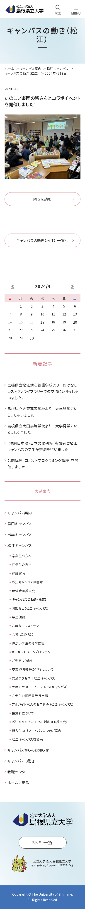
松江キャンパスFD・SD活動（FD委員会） (40, 721)
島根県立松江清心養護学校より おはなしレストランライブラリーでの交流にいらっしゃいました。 (42, 391)
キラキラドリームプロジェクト (32, 652)
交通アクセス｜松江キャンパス (33, 678)
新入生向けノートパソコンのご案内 (36, 730)
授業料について (23, 713)
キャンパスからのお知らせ (28, 750)
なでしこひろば (22, 634)
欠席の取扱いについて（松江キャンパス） (40, 687)
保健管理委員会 (23, 591)
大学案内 (42, 491)
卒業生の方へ (22, 556)
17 (42, 322)
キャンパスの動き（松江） (29, 599)
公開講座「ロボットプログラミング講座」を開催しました (42, 463)
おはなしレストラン (25, 625)
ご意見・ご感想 (22, 660)
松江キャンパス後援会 (27, 739)
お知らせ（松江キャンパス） (30, 608)
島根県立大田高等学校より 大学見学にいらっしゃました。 (42, 429)
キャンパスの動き (21, 761)
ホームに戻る (18, 782)
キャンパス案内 (19, 512)
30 (32, 338)
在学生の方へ (22, 564)
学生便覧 (18, 617)
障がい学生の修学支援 (28, 643)
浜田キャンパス (19, 523)
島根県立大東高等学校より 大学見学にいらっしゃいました (42, 412)
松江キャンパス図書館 (27, 582)
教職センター (18, 771)
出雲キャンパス (19, 534)
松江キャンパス (19, 545)
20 (75, 322)
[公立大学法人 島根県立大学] (24, 9)
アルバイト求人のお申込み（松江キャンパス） (43, 704)
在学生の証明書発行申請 (30, 695)
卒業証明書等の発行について (33, 669)
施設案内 (18, 573)
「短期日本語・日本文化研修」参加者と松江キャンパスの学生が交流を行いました (42, 446)
